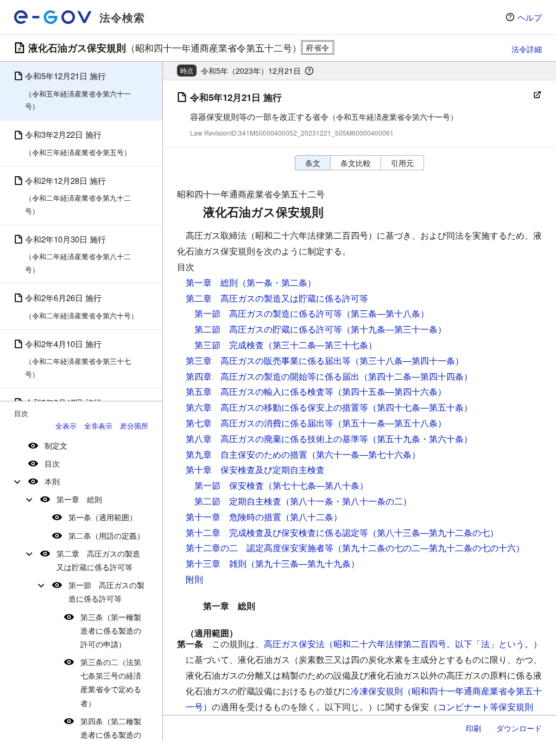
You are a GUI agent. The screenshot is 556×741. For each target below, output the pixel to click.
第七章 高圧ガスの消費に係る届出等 (259, 423)
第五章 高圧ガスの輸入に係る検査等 (259, 391)
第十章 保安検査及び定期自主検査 (255, 469)
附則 (194, 579)
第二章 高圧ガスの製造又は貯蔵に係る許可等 (98, 560)
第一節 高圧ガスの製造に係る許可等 (106, 591)
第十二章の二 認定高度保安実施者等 (259, 547)
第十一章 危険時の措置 (233, 516)
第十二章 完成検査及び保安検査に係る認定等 (277, 532)
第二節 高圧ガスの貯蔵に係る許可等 (268, 329)
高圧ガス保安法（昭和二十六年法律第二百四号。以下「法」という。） (403, 643)
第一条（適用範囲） (102, 517)
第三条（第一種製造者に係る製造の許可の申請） (110, 630)
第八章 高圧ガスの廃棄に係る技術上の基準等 (277, 438)
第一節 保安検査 (229, 485)
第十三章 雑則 (216, 563)
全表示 (66, 425)
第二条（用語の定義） (106, 535)
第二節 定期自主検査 (237, 501)
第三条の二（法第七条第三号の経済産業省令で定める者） (110, 682)
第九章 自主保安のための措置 (246, 454)
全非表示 (98, 425)
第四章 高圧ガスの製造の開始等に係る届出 (272, 376)
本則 (52, 481)
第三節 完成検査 (229, 344)
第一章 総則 (79, 499)
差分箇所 (134, 425)
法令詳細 (526, 48)
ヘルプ (529, 17)
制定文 (56, 445)
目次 (52, 463)
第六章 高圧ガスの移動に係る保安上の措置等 (277, 407)
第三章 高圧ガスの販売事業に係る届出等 (268, 360)
